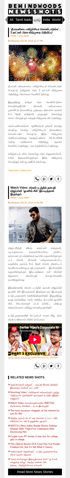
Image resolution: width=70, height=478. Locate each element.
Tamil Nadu (23, 19)
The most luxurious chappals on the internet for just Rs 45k (34, 412)
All (11, 19)
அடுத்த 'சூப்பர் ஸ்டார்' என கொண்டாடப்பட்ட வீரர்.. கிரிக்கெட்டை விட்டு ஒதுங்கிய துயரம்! (34, 420)
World (56, 19)
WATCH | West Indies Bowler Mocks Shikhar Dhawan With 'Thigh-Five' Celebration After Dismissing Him (33, 428)
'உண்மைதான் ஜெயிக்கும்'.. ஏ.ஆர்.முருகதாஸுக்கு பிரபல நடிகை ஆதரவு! (33, 453)
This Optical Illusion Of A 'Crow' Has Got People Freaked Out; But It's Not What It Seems (35, 445)
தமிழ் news (24, 36)
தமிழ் (37, 20)
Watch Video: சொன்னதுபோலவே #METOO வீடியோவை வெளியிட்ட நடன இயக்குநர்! (32, 404)
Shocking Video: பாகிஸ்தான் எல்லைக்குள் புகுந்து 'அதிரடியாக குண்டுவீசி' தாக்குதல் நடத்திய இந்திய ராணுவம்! (34, 395)
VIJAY (10, 358)
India (46, 19)
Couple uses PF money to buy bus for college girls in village (34, 438)
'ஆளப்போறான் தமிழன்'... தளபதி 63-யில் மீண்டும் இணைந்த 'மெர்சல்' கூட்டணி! (34, 386)
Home (13, 36)
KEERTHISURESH (22, 358)
